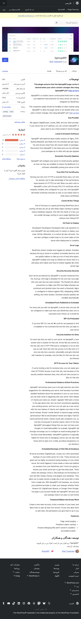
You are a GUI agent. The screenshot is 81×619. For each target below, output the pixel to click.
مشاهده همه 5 (6, 107)
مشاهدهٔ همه (6, 159)
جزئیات (74, 71)
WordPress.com (72, 583)
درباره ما (76, 565)
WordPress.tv (33, 576)
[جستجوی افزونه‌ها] (56, 23)
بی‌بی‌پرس (74, 590)
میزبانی (76, 572)
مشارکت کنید (15, 565)
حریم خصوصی (74, 576)
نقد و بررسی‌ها (61, 71)
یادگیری (36, 565)
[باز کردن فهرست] (3, 3)
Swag (16, 576)
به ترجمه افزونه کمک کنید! (26, 15)
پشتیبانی (5, 71)
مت (76, 586)
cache (11, 111)
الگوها (57, 576)
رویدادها (17, 568)
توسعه (49, 71)
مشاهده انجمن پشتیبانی (17, 178)
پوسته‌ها (56, 568)
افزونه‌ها (56, 572)
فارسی (71, 603)
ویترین (57, 565)
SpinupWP (45, 551)
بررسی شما (21, 159)
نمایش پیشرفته (19, 122)
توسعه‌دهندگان (34, 572)
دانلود (5, 60)
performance (7, 116)
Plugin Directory (73, 9)
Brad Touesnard (55, 62)
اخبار (77, 568)
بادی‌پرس (74, 594)
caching (5, 111)
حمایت (16, 572)
